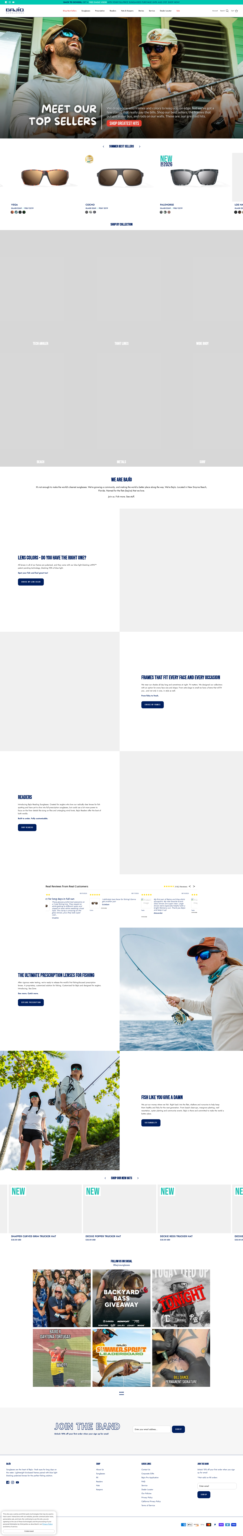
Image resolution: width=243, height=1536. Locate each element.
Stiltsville (98, 910)
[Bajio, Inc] (15, 11)
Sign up (178, 1429)
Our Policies (146, 1493)
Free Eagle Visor (98, 2)
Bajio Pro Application (150, 1477)
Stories (141, 10)
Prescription (100, 10)
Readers (113, 10)
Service (152, 10)
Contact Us (145, 1469)
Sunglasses (86, 10)
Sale (178, 10)
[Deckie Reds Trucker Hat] (194, 1209)
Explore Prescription (31, 1002)
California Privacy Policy (151, 1501)
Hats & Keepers (127, 10)
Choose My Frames (152, 705)
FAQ (143, 1481)
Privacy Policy (147, 1497)
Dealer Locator (165, 10)
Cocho (147, 910)
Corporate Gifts (147, 1473)
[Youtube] (13, 2)
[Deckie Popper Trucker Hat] (119, 1209)
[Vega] (45, 177)
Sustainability (151, 1123)
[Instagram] (10, 2)
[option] (121, 77)
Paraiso (48, 910)
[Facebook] (6, 2)
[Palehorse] (194, 177)
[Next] (238, 78)
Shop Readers (27, 827)
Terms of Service (148, 1505)
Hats (98, 1485)
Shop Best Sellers (69, 10)
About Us (100, 1469)
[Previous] (5, 78)
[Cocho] (119, 177)
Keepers (99, 1489)
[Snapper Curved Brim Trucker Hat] (45, 1209)
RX (97, 1477)
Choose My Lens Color (31, 582)
